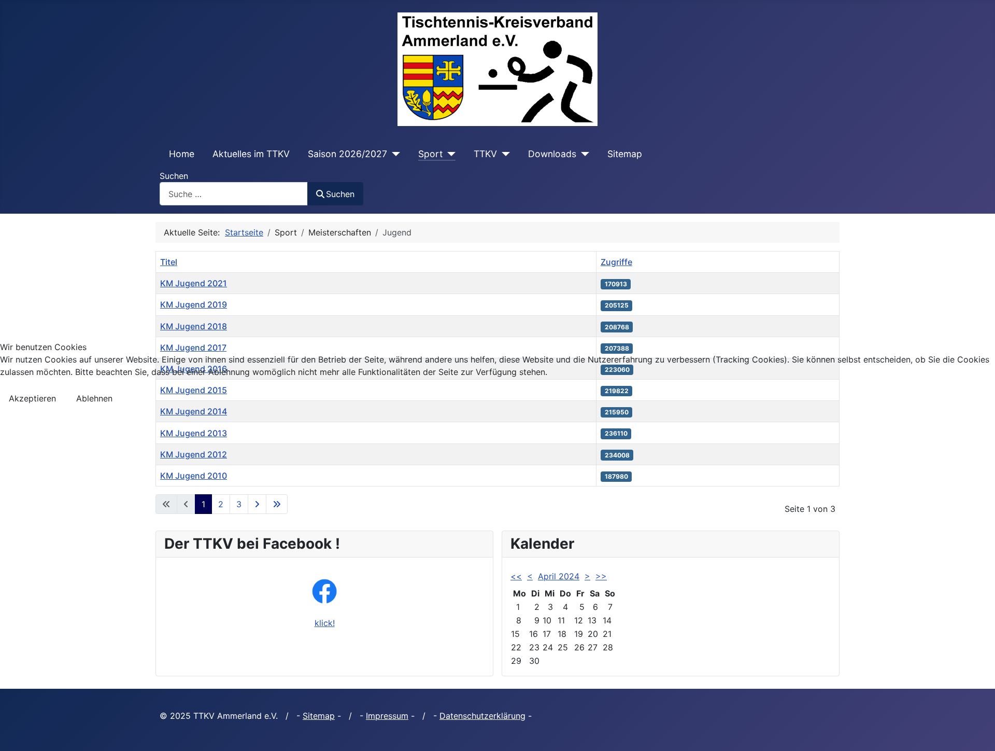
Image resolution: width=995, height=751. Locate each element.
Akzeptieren (32, 398)
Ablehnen (94, 398)
